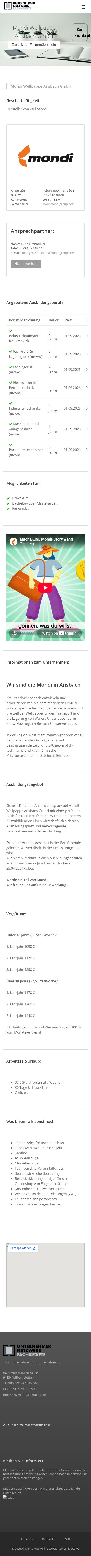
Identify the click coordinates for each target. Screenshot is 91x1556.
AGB (67, 1539)
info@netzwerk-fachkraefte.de (24, 1395)
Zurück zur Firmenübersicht (34, 44)
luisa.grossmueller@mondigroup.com (48, 253)
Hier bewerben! (25, 263)
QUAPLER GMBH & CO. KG (62, 1548)
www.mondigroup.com (59, 204)
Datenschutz (12, 1493)
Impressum (28, 1539)
